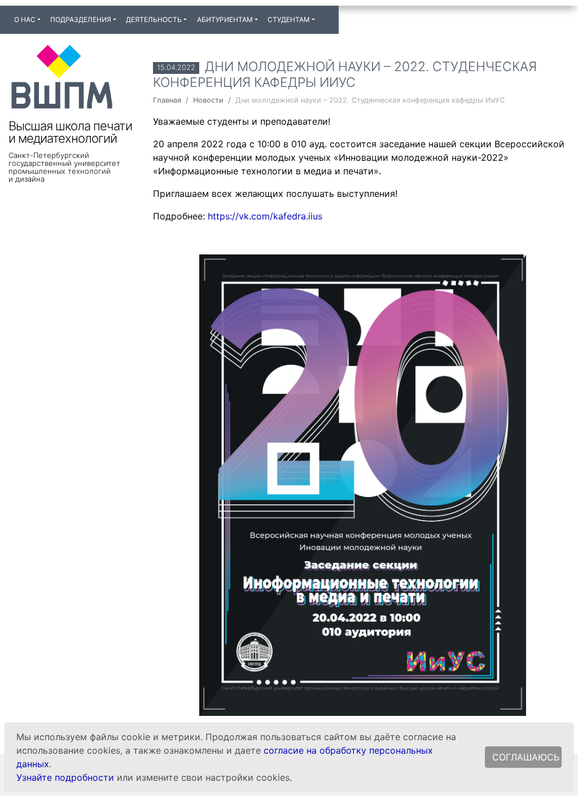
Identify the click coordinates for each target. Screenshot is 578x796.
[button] (324, 14)
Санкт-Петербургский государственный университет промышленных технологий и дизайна (64, 167)
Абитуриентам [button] (225, 19)
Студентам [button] (289, 19)
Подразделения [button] (80, 19)
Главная (167, 100)
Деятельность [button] (154, 19)
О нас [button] (25, 19)
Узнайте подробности (65, 777)
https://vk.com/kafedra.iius (265, 216)
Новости (208, 100)
